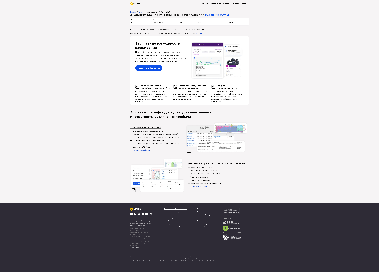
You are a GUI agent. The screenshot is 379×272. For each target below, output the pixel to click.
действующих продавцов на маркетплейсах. (175, 257)
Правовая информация (205, 212)
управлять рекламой (204, 257)
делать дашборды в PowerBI (198, 258)
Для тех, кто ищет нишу (145, 127)
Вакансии (201, 233)
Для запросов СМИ (203, 230)
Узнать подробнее (141, 150)
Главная (133, 12)
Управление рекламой (171, 215)
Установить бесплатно (149, 68)
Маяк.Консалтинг (170, 221)
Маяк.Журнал (168, 224)
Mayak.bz (199, 33)
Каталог (141, 12)
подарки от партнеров (207, 260)
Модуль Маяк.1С (184, 258)
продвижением (222, 257)
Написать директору (204, 218)
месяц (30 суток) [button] (217, 15)
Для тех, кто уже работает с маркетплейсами (217, 163)
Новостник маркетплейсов (173, 227)
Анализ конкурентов (171, 218)
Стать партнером (203, 224)
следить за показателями (234, 257)
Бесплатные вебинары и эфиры (175, 209)
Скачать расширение (220, 3)
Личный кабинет (239, 3)
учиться (209, 258)
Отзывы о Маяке (203, 227)
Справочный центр (203, 215)
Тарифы (204, 3)
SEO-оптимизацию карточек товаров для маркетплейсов (173, 260)
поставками (214, 257)
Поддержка (201, 221)
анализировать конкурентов (138, 258)
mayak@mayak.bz (136, 247)
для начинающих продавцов (150, 257)
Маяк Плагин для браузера (173, 212)
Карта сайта (201, 209)
